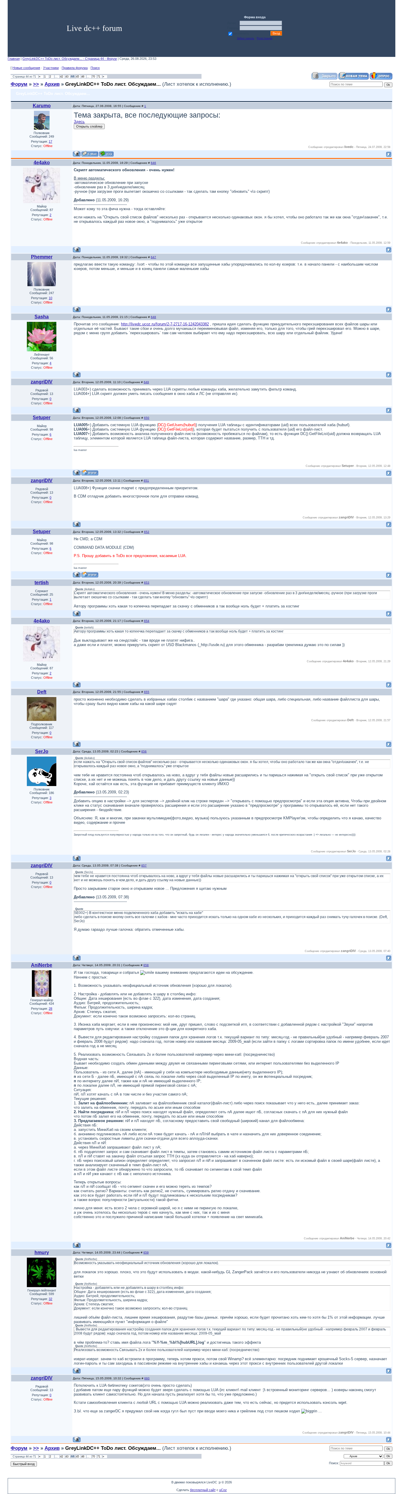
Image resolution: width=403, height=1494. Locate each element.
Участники (51, 68)
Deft (41, 691)
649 (146, 382)
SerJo (41, 751)
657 (144, 865)
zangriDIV (42, 381)
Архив (52, 84)
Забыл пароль (245, 38)
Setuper (41, 417)
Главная (14, 58)
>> (36, 84)
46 (82, 76)
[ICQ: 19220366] (106, 154)
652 (146, 531)
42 (61, 76)
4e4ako (42, 162)
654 (146, 620)
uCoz (223, 1490)
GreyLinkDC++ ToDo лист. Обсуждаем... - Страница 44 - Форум (69, 58)
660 (147, 1378)
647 (153, 257)
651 (146, 480)
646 (153, 162)
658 (146, 965)
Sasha (42, 316)
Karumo (42, 105)
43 (66, 76)
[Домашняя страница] (89, 472)
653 (146, 582)
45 (77, 76)
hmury (42, 1252)
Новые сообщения (26, 68)
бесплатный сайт (203, 1490)
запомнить (241, 33)
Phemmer (42, 256)
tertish (42, 582)
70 (93, 76)
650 (146, 417)
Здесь (79, 121)
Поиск (95, 68)
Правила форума (75, 68)
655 (146, 692)
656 (144, 751)
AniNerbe (41, 965)
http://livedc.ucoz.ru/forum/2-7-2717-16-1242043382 (165, 324)
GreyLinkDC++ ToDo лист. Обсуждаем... (113, 84)
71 (98, 76)
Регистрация (264, 38)
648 (153, 317)
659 (146, 1252)
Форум (19, 84)
